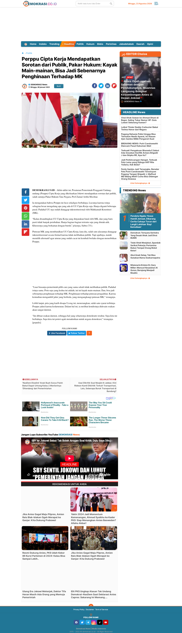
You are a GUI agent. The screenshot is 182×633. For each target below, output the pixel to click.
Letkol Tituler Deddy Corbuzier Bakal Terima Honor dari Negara (139, 128)
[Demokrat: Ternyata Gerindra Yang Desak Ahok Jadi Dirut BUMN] (124, 235)
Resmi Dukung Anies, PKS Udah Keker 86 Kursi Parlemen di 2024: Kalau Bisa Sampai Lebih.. (43, 555)
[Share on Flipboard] (114, 86)
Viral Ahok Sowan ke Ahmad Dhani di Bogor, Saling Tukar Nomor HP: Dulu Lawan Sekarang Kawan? (140, 120)
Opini (150, 44)
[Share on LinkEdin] (107, 86)
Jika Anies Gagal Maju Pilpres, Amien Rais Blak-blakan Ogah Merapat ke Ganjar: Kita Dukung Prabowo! (43, 517)
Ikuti (59, 86)
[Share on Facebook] (94, 86)
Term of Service (101, 609)
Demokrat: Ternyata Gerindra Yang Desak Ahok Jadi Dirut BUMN (144, 235)
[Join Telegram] (88, 622)
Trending (54, 44)
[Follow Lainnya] (89, 333)
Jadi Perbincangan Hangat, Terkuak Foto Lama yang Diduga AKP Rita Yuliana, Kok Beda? (139, 162)
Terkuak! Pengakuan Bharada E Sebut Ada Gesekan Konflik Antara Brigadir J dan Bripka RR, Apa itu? (140, 152)
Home (33, 44)
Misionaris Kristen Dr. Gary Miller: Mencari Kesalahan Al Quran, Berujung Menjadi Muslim (144, 269)
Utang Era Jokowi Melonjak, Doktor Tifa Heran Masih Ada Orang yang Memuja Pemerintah (44, 594)
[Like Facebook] (76, 622)
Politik (80, 44)
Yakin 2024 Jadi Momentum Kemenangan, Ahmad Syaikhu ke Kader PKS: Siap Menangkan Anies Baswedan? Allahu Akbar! (93, 518)
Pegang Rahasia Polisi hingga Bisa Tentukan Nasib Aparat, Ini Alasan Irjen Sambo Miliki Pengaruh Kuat (138, 136)
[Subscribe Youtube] (105, 622)
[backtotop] (91, 606)
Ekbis (100, 44)
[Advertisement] (91, 23)
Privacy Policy (78, 609)
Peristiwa (111, 44)
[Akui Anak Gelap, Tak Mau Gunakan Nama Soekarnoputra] (124, 258)
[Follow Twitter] (82, 622)
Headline (68, 44)
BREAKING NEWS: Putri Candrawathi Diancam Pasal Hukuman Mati (139, 144)
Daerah (140, 44)
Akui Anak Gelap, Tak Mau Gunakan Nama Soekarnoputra (145, 256)
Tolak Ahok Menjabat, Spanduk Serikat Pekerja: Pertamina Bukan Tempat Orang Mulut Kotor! (145, 246)
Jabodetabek (126, 44)
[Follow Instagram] (94, 622)
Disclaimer (90, 609)
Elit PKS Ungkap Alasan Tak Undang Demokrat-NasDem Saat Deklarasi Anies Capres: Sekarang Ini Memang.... (93, 594)
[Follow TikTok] (99, 622)
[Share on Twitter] (101, 86)
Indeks (43, 44)
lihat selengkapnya (139, 183)
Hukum (90, 44)
